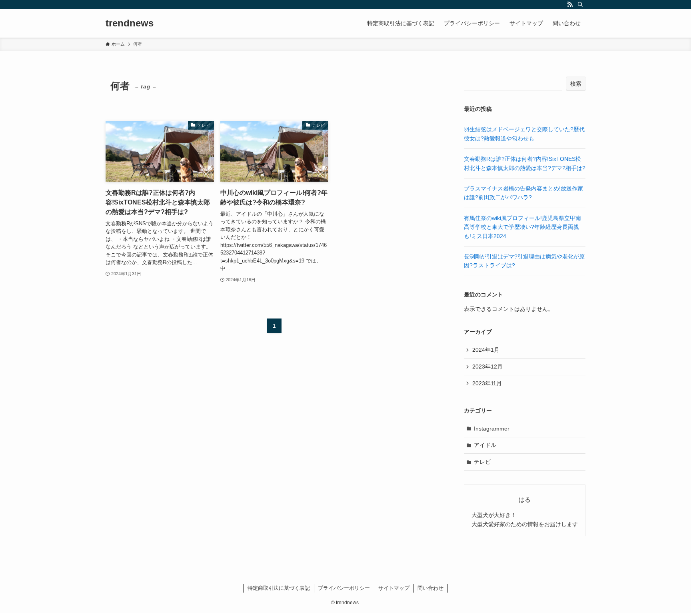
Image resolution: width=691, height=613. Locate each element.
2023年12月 (487, 366)
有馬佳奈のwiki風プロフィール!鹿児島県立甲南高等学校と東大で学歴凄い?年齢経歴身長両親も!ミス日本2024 (522, 227)
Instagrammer (491, 428)
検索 (575, 83)
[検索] (580, 4)
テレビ (482, 462)
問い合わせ (430, 588)
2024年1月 (485, 350)
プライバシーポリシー (344, 588)
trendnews (130, 23)
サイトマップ (393, 588)
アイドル (485, 445)
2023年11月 (487, 383)
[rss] (570, 4)
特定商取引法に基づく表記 (279, 588)
